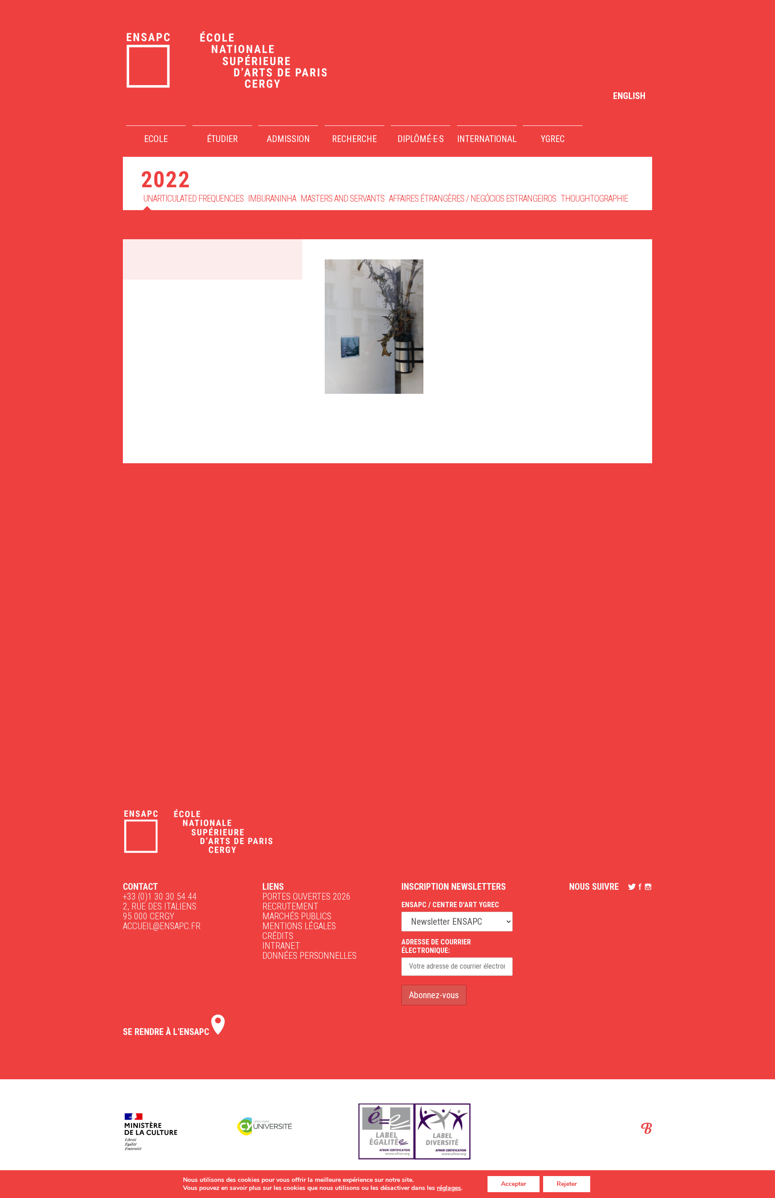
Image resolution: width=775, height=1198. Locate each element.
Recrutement (290, 906)
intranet (281, 945)
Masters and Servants (342, 198)
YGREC (553, 139)
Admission (288, 139)
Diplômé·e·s (420, 139)
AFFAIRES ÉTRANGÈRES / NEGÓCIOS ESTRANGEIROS (472, 198)
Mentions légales (299, 926)
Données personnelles (309, 955)
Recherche (354, 139)
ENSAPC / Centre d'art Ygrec (450, 905)
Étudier (222, 139)
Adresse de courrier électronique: (436, 946)
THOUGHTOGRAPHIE (594, 198)
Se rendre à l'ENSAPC (167, 1031)
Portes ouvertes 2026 (306, 896)
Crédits (277, 936)
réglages (449, 1188)
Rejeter (567, 1184)
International (487, 139)
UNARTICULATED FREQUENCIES (193, 198)
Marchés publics (296, 916)
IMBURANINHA (272, 198)
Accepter (513, 1184)
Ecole (156, 139)
